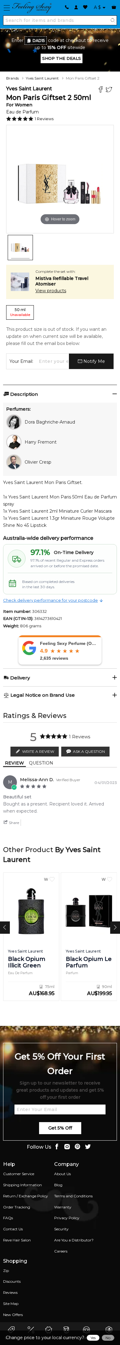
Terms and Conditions (73, 1196)
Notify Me (93, 361)
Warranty (62, 1207)
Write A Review (38, 751)
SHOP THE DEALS (61, 58)
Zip (6, 1270)
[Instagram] (67, 1147)
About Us (62, 1173)
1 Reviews (44, 118)
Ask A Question (89, 751)
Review (14, 763)
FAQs (8, 1218)
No (108, 1337)
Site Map (10, 1303)
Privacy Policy (66, 1218)
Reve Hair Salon (17, 1240)
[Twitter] (110, 90)
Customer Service (18, 1173)
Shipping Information (22, 1185)
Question (41, 763)
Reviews (10, 1292)
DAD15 (39, 40)
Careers (60, 1251)
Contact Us (13, 1229)
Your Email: (21, 361)
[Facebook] (101, 90)
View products (50, 290)
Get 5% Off (60, 1128)
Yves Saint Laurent (42, 78)
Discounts (12, 1281)
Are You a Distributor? (74, 1240)
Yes (93, 1337)
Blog (58, 1185)
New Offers (13, 1314)
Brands (12, 78)
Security (61, 1229)
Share (13, 822)
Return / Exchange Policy (25, 1196)
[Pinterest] (77, 1147)
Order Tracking (16, 1207)
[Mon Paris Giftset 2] (20, 247)
